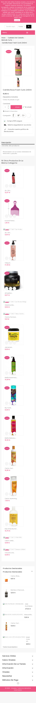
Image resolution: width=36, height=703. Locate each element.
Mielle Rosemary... (11, 378)
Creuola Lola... (10, 553)
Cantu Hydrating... (11, 498)
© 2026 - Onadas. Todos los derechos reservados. (18, 689)
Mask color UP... (28, 639)
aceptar (17, 20)
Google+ (23, 115)
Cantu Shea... (15, 576)
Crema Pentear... (11, 317)
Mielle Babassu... (10, 438)
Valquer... (8, 263)
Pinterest (28, 115)
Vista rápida (14, 186)
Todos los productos (10, 647)
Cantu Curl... (9, 468)
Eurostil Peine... (10, 221)
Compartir (13, 115)
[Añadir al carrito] (6, 186)
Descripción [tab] (6, 142)
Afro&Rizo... (9, 293)
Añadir (17, 107)
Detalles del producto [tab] (10, 146)
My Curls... (8, 408)
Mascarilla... (28, 615)
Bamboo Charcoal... (18, 590)
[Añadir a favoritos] (10, 186)
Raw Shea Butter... (11, 529)
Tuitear (18, 115)
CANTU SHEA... (9, 541)
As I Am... (8, 190)
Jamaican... (9, 347)
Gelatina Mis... (10, 305)
